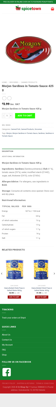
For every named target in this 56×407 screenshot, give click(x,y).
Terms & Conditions (45, 383)
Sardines (41, 133)
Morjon (9, 133)
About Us (6, 334)
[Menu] (3, 9)
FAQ (4, 350)
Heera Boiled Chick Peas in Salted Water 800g (14, 289)
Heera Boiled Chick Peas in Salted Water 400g (42, 289)
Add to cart (25, 115)
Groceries (13, 82)
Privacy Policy (8, 383)
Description (7, 151)
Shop (4, 355)
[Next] (54, 279)
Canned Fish (15, 129)
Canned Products (29, 82)
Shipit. (23, 317)
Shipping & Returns (25, 383)
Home (4, 82)
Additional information (13, 156)
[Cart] (52, 9)
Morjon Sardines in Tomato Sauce (25, 133)
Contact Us (7, 340)
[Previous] (2, 279)
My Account (7, 345)
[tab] (28, 151)
